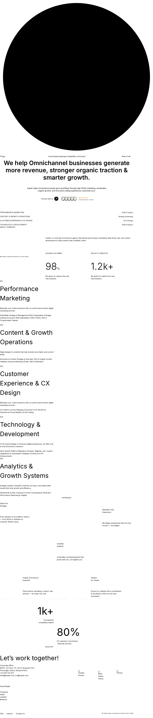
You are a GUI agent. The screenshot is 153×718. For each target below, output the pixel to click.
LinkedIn (3, 697)
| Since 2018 (129, 713)
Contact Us (20, 714)
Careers (9, 714)
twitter (2, 694)
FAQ (1, 714)
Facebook (4, 692)
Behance (3, 699)
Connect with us (47, 199)
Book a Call (126, 156)
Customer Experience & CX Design (25, 383)
